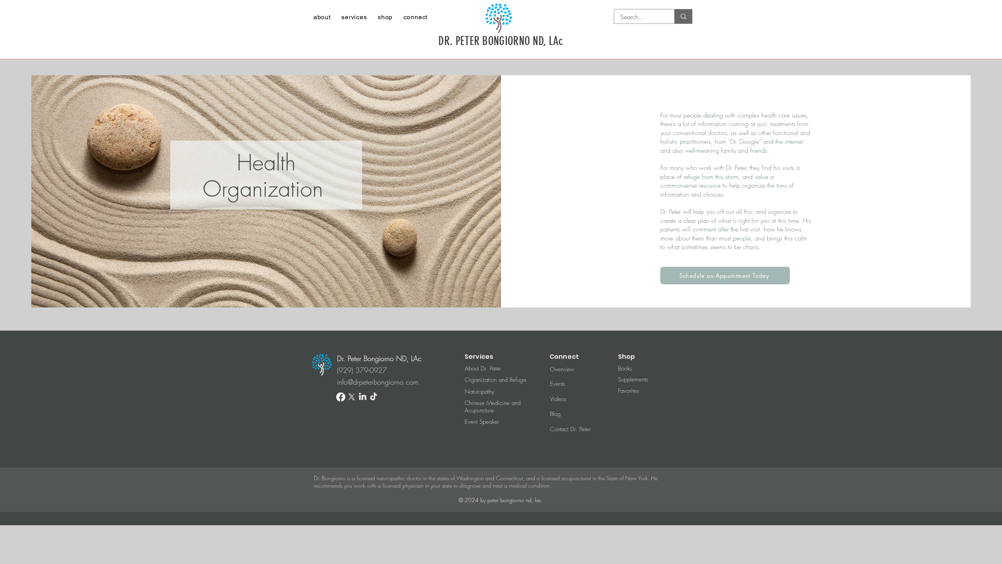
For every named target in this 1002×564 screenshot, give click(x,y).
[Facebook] (340, 396)
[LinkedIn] (362, 396)
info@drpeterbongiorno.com (377, 382)
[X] (351, 396)
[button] (322, 17)
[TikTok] (373, 396)
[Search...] (683, 16)
